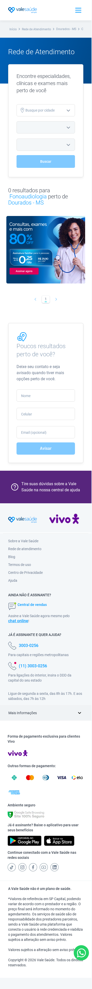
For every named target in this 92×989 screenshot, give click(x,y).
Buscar (45, 161)
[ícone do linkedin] (54, 867)
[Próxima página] (56, 299)
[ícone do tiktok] (12, 867)
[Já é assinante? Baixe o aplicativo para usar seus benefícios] (24, 841)
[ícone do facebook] (33, 867)
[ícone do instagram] (22, 867)
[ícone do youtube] (44, 867)
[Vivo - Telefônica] (64, 519)
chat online (18, 620)
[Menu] (78, 10)
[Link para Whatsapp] (81, 953)
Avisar (46, 448)
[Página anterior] (35, 299)
